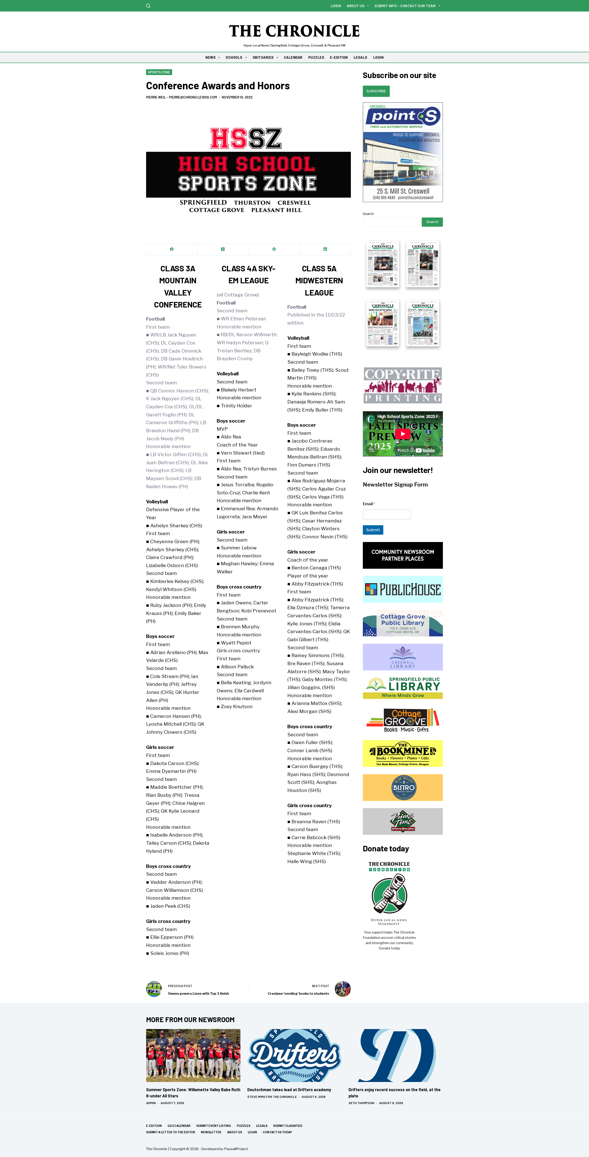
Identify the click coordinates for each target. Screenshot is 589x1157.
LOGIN (378, 57)
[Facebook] (171, 249)
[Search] (148, 6)
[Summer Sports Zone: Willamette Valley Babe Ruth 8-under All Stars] (193, 1055)
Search (368, 214)
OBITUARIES (263, 57)
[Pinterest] (274, 249)
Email (369, 504)
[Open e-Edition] (403, 293)
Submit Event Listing (213, 1126)
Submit (373, 530)
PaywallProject (236, 1149)
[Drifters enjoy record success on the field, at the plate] (396, 1055)
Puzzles (243, 1126)
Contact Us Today (277, 1132)
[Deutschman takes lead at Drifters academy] (294, 1055)
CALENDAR (293, 57)
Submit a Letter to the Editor (170, 1132)
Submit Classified (288, 1126)
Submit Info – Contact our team (405, 5)
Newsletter (211, 1132)
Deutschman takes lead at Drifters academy (289, 1089)
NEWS (210, 57)
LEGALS (360, 57)
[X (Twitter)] (222, 249)
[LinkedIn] (325, 249)
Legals (261, 1126)
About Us (355, 5)
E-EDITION (339, 57)
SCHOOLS (234, 57)
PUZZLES (316, 57)
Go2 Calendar (179, 1126)
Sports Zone (159, 72)
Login (336, 5)
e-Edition (154, 1126)
